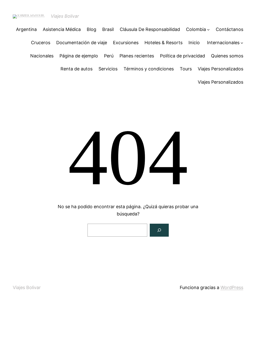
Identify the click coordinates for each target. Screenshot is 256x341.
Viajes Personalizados (220, 68)
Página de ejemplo (79, 55)
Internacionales (223, 42)
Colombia (196, 29)
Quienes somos (227, 55)
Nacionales (42, 55)
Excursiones (125, 42)
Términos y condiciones (149, 68)
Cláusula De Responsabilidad (150, 29)
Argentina (26, 29)
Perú (109, 55)
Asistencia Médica (62, 29)
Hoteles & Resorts (163, 42)
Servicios (108, 68)
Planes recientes (137, 55)
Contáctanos (229, 29)
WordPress (231, 287)
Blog (91, 29)
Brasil (108, 29)
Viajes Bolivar (65, 16)
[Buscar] (159, 230)
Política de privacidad (182, 55)
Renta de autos (76, 68)
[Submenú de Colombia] (208, 29)
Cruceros (40, 42)
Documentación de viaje (81, 42)
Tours (186, 68)
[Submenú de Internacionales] (241, 42)
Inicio (194, 42)
